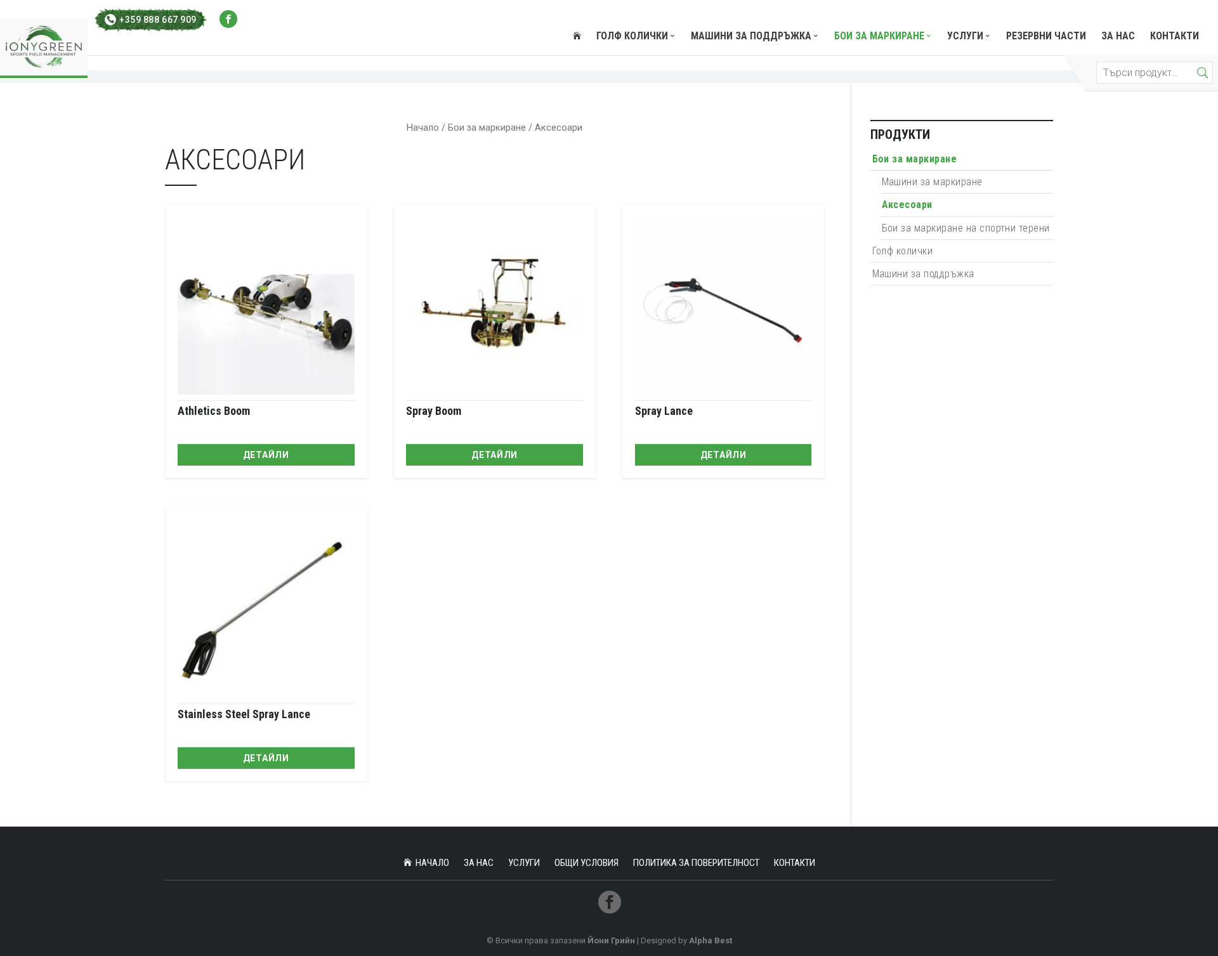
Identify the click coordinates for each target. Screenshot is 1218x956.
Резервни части (1046, 37)
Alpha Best (710, 940)
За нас (1118, 37)
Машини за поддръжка (751, 37)
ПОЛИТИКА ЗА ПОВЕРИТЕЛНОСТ (696, 862)
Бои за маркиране (879, 37)
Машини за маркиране (932, 182)
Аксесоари (907, 205)
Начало (423, 127)
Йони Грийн (611, 940)
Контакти (1174, 37)
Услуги (965, 37)
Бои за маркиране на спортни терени (966, 228)
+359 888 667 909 (158, 20)
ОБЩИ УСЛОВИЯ (586, 862)
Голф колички (632, 37)
